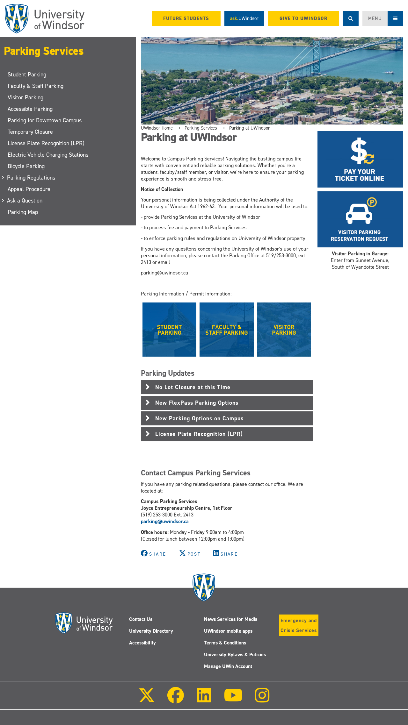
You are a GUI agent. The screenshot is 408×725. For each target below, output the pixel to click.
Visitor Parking (25, 97)
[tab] (227, 387)
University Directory (151, 631)
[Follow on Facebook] (176, 699)
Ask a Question (25, 200)
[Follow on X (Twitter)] (147, 699)
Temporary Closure (30, 132)
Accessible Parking (30, 109)
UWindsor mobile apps (228, 631)
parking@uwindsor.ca (165, 521)
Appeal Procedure (29, 189)
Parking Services (44, 51)
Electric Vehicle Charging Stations (48, 155)
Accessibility (142, 642)
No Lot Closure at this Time (192, 387)
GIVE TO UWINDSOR (303, 18)
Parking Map (23, 212)
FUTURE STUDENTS (186, 18)
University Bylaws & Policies (235, 654)
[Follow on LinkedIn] (204, 699)
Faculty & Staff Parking (35, 86)
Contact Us (140, 619)
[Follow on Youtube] (233, 699)
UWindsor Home (157, 128)
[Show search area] (351, 18)
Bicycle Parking (26, 166)
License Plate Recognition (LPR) (46, 143)
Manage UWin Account (228, 666)
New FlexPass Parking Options (196, 403)
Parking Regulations (31, 177)
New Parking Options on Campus (199, 418)
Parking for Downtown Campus (45, 120)
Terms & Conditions (225, 642)
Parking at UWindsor (249, 128)
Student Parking (27, 74)
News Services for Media (231, 619)
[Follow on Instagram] (262, 699)
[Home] (44, 18)
